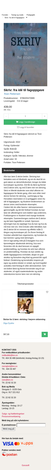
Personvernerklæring (11, 416)
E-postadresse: (9, 425)
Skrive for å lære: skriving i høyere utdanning (24, 319)
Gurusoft (25, 465)
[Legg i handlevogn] (45, 334)
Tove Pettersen (12, 93)
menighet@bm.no (9, 366)
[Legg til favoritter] (47, 292)
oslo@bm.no (7, 380)
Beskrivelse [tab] (9, 170)
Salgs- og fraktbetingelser (13, 414)
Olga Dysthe (8, 323)
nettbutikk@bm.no (10, 355)
